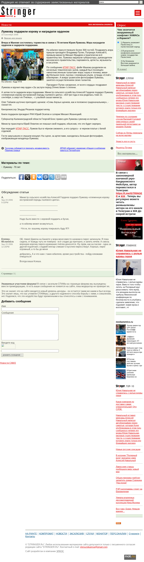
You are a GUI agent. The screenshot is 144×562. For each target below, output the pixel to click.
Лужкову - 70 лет (11, 167)
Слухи (90, 533)
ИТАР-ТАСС (69, 67)
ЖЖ (123, 196)
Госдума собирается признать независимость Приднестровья (27, 149)
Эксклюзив (76, 533)
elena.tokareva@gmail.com (93, 547)
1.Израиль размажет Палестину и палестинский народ (130, 44)
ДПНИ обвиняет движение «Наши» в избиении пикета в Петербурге (82, 149)
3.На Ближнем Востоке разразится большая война (130, 63)
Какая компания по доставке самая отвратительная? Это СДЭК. (126, 405)
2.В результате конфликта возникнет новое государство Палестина (130, 54)
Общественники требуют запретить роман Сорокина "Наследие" (129, 480)
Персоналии (118, 533)
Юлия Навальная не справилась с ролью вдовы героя (129, 253)
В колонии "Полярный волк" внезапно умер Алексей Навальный (126, 458)
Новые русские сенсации (128, 449)
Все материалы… (128, 153)
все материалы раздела (100, 24)
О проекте (134, 533)
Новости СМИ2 (8, 363)
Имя (3, 306)
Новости (61, 533)
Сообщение (7, 313)
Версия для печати (13, 38)
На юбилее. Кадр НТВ (11, 82)
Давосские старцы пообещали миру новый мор (127, 469)
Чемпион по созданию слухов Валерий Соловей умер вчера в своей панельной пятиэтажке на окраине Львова (128, 121)
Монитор (102, 533)
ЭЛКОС (60, 551)
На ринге (31, 533)
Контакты (30, 536)
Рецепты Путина (124, 147)
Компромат (46, 533)
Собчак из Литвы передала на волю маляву (129, 134)
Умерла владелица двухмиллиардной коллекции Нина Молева (128, 500)
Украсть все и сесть (125, 141)
